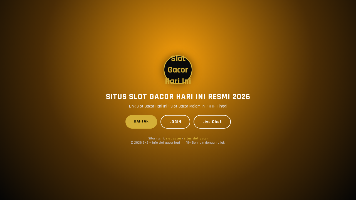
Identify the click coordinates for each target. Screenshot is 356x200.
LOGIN (175, 121)
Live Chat (212, 121)
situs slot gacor (196, 138)
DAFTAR (141, 121)
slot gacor (173, 138)
